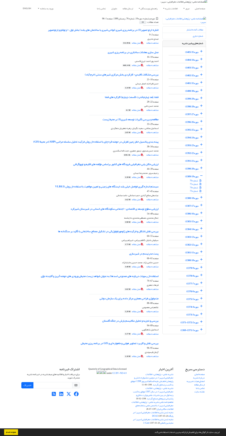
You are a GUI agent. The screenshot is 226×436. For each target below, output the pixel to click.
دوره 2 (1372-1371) (190, 322)
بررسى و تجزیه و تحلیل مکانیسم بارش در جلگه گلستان (130, 320)
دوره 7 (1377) (192, 283)
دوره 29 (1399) (192, 99)
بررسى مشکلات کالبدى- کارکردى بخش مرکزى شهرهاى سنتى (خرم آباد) (121, 74)
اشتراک (27, 385)
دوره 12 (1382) (192, 245)
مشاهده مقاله (152, 43)
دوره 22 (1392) (192, 153)
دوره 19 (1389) (192, 176)
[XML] (100, 18)
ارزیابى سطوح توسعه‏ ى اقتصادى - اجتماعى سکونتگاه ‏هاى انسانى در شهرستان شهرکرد (114, 208)
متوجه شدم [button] (11, 432)
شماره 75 (194, 184)
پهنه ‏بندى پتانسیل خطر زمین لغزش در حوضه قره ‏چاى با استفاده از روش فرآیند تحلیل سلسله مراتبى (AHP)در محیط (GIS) (95, 141)
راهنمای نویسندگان (149, 8)
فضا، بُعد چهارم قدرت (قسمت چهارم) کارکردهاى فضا (131, 97)
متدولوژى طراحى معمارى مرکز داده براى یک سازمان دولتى (129, 298)
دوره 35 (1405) (192, 52)
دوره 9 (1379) (192, 268)
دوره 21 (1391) (192, 161)
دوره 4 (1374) (192, 307)
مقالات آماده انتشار (194, 29)
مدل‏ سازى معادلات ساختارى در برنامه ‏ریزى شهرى (133, 52)
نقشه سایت (199, 391)
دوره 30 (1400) (192, 91)
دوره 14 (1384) (192, 229)
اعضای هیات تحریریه (196, 381)
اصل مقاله (132, 43)
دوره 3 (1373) (192, 314)
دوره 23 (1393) (192, 145)
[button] (153, 432)
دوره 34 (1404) (192, 60)
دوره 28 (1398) (192, 106)
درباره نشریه (199, 377)
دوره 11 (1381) (192, 252)
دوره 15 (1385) (192, 221)
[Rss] (53, 395)
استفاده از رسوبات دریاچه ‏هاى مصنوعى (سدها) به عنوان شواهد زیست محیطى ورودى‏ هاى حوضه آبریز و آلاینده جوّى (99, 276)
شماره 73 (194, 191)
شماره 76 (194, 180)
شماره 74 (194, 187)
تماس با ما (101, 8)
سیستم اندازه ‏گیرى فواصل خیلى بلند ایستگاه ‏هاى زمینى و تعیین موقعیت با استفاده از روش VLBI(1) (106, 186)
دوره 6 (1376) (192, 291)
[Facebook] (76, 395)
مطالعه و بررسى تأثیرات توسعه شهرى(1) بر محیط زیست (130, 119)
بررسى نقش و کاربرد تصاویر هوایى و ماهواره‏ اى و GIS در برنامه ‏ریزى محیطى (119, 343)
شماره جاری (198, 36)
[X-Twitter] (68, 395)
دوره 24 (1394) (192, 137)
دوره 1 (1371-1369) (190, 330)
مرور (187, 8)
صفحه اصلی (200, 8)
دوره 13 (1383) (192, 237)
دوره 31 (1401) (192, 83)
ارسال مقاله (128, 8)
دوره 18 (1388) (192, 198)
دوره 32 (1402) (192, 75)
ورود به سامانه (46, 8)
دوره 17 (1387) (192, 206)
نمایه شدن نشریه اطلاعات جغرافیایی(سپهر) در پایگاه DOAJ (153, 414)
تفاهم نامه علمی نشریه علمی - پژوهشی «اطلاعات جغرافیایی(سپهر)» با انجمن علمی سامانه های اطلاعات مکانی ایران (152, 405)
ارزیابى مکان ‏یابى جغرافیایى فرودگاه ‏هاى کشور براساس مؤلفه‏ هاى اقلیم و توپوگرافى (115, 164)
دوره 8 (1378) (192, 276)
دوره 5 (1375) (192, 299)
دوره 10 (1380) (192, 260)
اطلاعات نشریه (171, 8)
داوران (114, 8)
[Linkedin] (61, 395)
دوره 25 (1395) (192, 130)
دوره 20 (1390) (192, 168)
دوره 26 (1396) (192, 122)
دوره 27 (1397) (192, 114)
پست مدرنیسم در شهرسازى (143, 253)
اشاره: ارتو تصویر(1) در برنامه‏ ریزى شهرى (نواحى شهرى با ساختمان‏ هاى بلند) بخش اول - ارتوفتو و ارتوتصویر (103, 29)
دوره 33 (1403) (192, 67)
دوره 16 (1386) (192, 213)
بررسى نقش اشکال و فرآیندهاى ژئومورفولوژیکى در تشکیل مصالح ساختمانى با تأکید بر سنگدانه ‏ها (108, 231)
